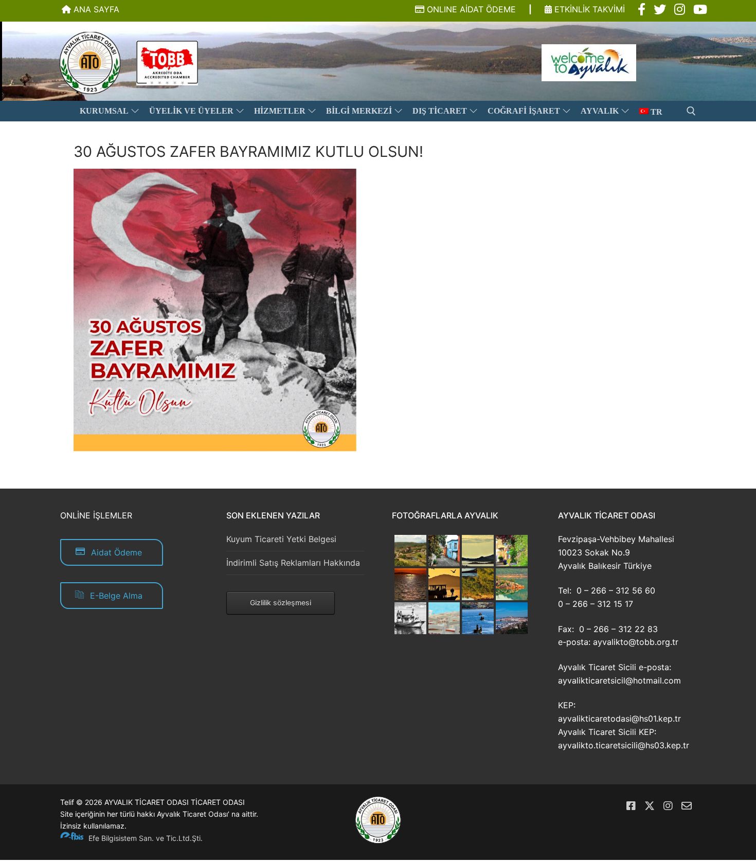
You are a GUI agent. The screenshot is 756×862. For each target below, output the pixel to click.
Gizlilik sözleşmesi (280, 602)
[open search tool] (691, 111)
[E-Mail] (686, 806)
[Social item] (641, 9)
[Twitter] (649, 806)
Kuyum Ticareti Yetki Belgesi (281, 539)
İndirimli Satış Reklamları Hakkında (293, 563)
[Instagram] (668, 806)
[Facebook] (631, 806)
